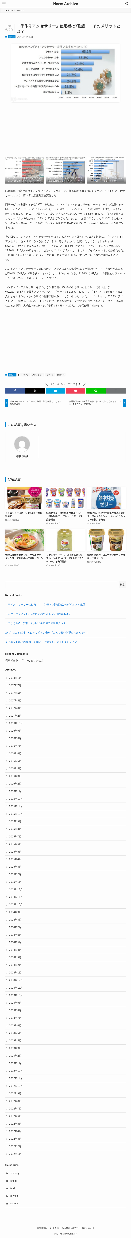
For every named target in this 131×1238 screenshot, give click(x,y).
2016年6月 (15, 753)
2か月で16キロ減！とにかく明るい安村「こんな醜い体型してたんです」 (47, 632)
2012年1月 (15, 1154)
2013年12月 (16, 980)
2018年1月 (15, 678)
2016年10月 (16, 723)
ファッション (37, 375)
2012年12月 (16, 1070)
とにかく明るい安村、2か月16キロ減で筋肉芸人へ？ (35, 623)
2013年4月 (15, 1040)
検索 (122, 584)
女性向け (61, 375)
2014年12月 (16, 889)
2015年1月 (15, 882)
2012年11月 (16, 1078)
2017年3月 (15, 708)
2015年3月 (15, 866)
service (12, 37)
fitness (13, 1180)
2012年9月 (15, 1093)
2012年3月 (15, 1138)
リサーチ (50, 375)
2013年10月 (16, 995)
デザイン (25, 375)
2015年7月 (15, 836)
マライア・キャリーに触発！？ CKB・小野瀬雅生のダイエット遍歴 (45, 604)
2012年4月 (15, 1131)
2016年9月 (15, 730)
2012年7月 (15, 1108)
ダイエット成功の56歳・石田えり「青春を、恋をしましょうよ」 (42, 642)
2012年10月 (16, 1086)
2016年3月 (15, 776)
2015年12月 (16, 798)
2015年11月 (16, 806)
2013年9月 (15, 1002)
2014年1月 (15, 972)
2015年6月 (15, 844)
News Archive (65, 4)
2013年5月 (15, 1033)
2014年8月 (15, 919)
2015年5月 (15, 851)
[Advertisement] (65, 129)
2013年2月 (15, 1055)
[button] (15, 391)
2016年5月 (15, 761)
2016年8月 (15, 738)
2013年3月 (15, 1048)
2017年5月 (15, 693)
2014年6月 (15, 934)
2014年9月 (15, 912)
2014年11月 (16, 897)
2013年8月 (15, 1010)
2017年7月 (15, 685)
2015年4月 (15, 859)
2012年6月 (15, 1116)
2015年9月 (15, 821)
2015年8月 (15, 829)
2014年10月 (16, 904)
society (14, 1203)
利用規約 (54, 1228)
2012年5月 (15, 1123)
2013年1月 (15, 1063)
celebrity (14, 1173)
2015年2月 (15, 874)
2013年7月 (15, 1018)
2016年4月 (15, 768)
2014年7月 (15, 927)
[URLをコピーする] (116, 391)
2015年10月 (16, 814)
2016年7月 (15, 745)
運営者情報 (42, 1228)
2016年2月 (15, 783)
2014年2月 (15, 965)
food (12, 1188)
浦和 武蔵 (22, 456)
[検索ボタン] (127, 4)
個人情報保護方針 (70, 1228)
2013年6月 (15, 1025)
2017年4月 (15, 700)
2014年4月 (15, 950)
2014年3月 (15, 957)
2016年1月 (15, 791)
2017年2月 (15, 715)
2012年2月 (15, 1146)
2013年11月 (16, 987)
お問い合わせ (88, 1228)
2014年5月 (15, 942)
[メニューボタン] (4, 4)
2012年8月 (15, 1101)
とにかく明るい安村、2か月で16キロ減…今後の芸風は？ (38, 613)
